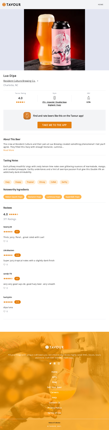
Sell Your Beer (54, 387)
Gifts (54, 377)
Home (100, 4)
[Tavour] (54, 345)
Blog (54, 382)
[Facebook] (55, 362)
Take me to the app (54, 125)
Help (54, 397)
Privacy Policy (55, 407)
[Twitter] (50, 362)
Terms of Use (54, 412)
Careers (55, 392)
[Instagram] (59, 362)
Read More (8, 150)
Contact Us (54, 402)
